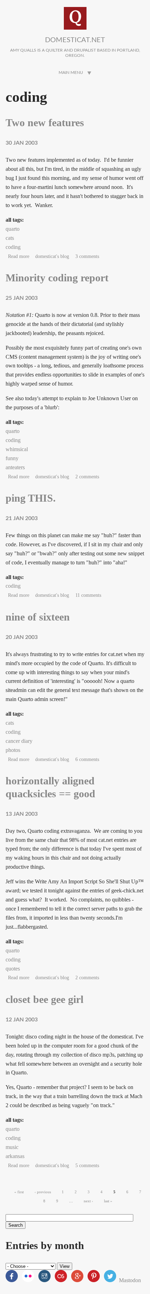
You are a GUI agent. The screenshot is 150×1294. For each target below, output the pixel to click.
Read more (18, 256)
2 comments (87, 476)
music (12, 1147)
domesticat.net (75, 40)
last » (108, 1201)
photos (13, 750)
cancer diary (19, 741)
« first (19, 1192)
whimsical (17, 449)
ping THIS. (31, 498)
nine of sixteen (38, 617)
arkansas (15, 1156)
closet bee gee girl (44, 999)
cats (10, 238)
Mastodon (130, 1280)
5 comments (87, 1165)
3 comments (87, 256)
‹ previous (43, 1192)
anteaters (15, 467)
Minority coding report (57, 278)
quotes (13, 969)
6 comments (87, 759)
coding (13, 247)
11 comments (88, 595)
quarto (13, 229)
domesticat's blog (52, 256)
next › (88, 1201)
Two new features (45, 123)
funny (12, 458)
